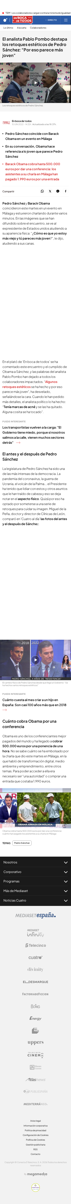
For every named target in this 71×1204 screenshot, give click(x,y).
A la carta (21, 28)
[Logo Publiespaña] (35, 1091)
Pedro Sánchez (22, 843)
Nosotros (10, 862)
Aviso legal (35, 1121)
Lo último (8, 28)
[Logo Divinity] (35, 969)
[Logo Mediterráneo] (35, 1103)
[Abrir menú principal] (66, 20)
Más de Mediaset (15, 891)
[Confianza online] (35, 1191)
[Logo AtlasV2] (36, 1079)
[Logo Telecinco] (35, 945)
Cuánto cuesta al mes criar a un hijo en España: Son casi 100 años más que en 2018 (34, 702)
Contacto (35, 1154)
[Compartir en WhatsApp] (42, 191)
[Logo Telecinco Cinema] (35, 1055)
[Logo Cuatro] (35, 957)
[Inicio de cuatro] (5, 20)
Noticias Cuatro (14, 900)
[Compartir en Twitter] (50, 191)
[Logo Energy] (35, 1018)
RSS (35, 1149)
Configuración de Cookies (35, 1135)
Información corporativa (36, 1125)
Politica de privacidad (35, 1130)
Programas (11, 881)
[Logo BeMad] (35, 1030)
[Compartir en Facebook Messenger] (58, 191)
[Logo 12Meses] (35, 1067)
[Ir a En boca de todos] (22, 20)
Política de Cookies (35, 1139)
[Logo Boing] (35, 1006)
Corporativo (12, 872)
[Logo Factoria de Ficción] (35, 994)
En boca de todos (22, 121)
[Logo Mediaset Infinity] (35, 933)
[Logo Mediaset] (35, 917)
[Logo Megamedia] (37, 1174)
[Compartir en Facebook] (66, 191)
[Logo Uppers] (35, 1042)
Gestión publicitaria (35, 1144)
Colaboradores (38, 28)
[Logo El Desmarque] (35, 982)
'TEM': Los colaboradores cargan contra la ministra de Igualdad (37, 13)
